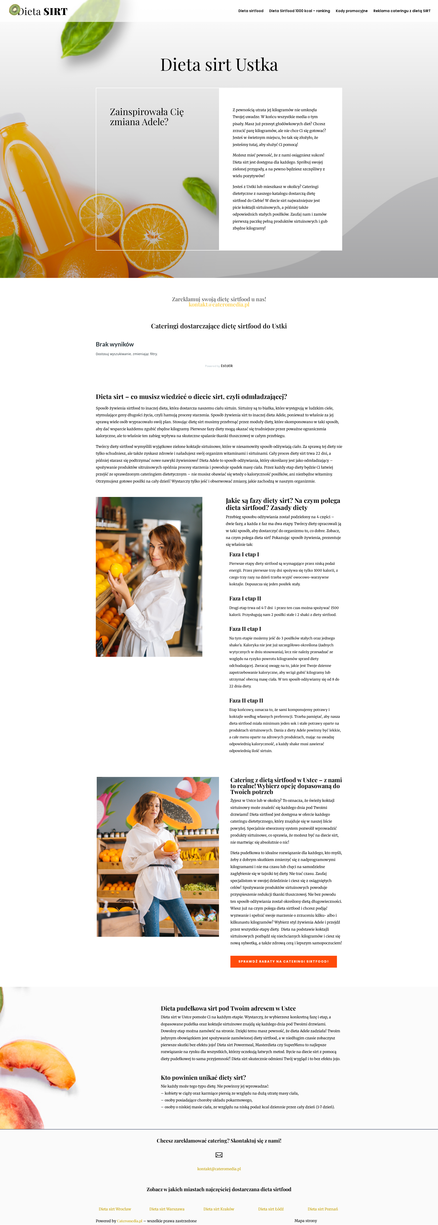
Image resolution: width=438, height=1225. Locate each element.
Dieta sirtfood (250, 11)
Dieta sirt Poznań (323, 1209)
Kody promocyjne (352, 11)
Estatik (227, 365)
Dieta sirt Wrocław (115, 1209)
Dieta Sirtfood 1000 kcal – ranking (299, 11)
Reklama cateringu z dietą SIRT (402, 11)
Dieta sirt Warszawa (167, 1209)
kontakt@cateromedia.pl (219, 304)
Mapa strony (306, 1220)
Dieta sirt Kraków (218, 1209)
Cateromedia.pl (129, 1220)
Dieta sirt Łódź (271, 1209)
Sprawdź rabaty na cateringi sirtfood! (283, 961)
